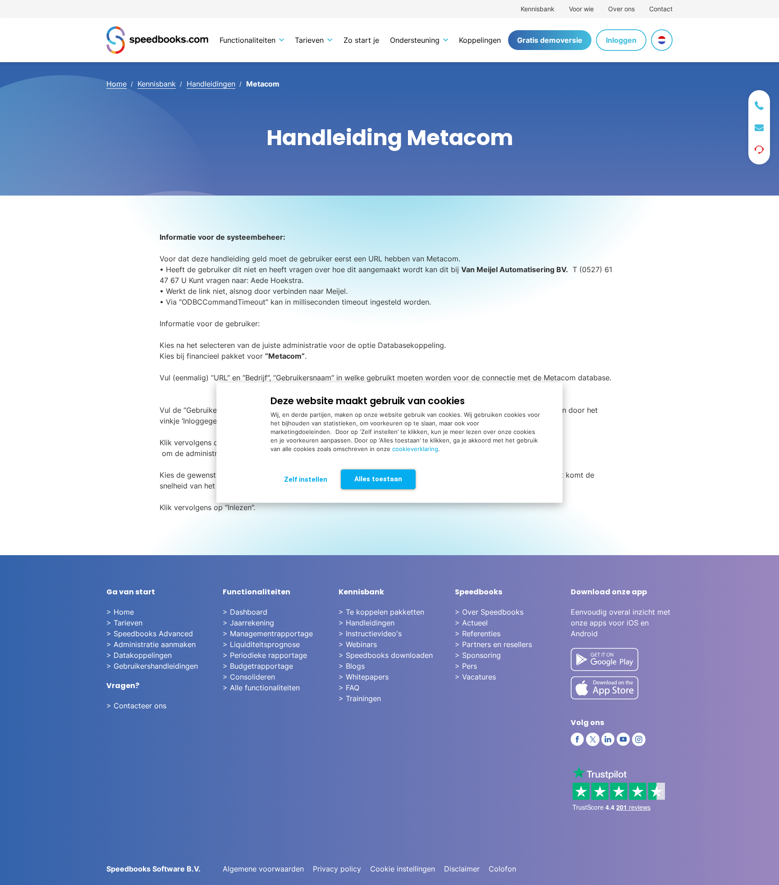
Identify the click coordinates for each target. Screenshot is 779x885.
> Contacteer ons (136, 705)
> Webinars (358, 644)
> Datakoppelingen (139, 655)
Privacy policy (337, 868)
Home (116, 83)
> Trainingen (360, 698)
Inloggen (621, 40)
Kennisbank (537, 9)
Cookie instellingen (402, 868)
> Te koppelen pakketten (381, 611)
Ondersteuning (415, 40)
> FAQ (349, 687)
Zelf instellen (305, 479)
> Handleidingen (366, 622)
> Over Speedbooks (489, 611)
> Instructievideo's (370, 633)
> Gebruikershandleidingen (152, 666)
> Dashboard (245, 611)
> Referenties (477, 633)
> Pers (466, 666)
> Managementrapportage (268, 633)
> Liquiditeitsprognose (261, 644)
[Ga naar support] (759, 150)
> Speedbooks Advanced (149, 633)
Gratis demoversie (549, 40)
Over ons (621, 9)
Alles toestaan (378, 478)
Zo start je (361, 40)
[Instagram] (639, 739)
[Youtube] (623, 739)
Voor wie (581, 9)
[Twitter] (593, 739)
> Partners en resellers (493, 644)
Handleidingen (211, 83)
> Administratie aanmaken (151, 644)
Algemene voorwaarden (263, 868)
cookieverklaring (415, 448)
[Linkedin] (608, 739)
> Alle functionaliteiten (261, 687)
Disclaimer (462, 868)
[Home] (157, 40)
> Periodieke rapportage (265, 655)
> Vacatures (475, 676)
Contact (661, 9)
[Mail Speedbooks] (759, 127)
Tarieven (309, 40)
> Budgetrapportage (258, 666)
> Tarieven (124, 622)
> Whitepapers (364, 676)
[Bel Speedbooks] (759, 105)
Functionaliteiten (247, 40)
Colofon (502, 868)
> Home (120, 611)
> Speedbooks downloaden (386, 655)
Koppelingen (480, 40)
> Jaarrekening (248, 622)
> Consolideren (249, 676)
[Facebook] (577, 739)
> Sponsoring (478, 655)
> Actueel (471, 622)
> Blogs (352, 666)
